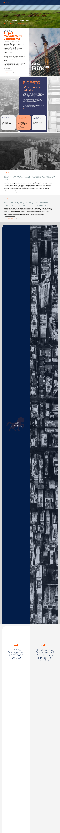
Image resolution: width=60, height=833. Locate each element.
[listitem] (8, 122)
